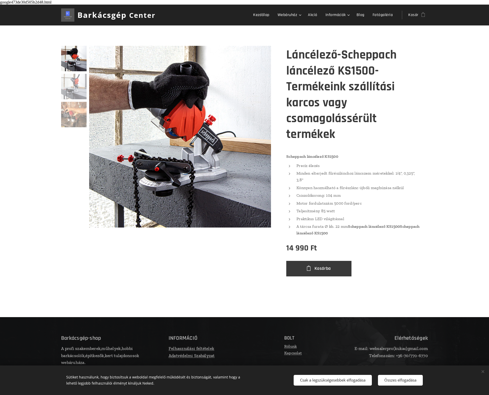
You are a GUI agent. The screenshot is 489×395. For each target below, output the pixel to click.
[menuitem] (263, 15)
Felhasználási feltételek (191, 348)
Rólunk (290, 346)
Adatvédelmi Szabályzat (192, 355)
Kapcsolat (293, 352)
